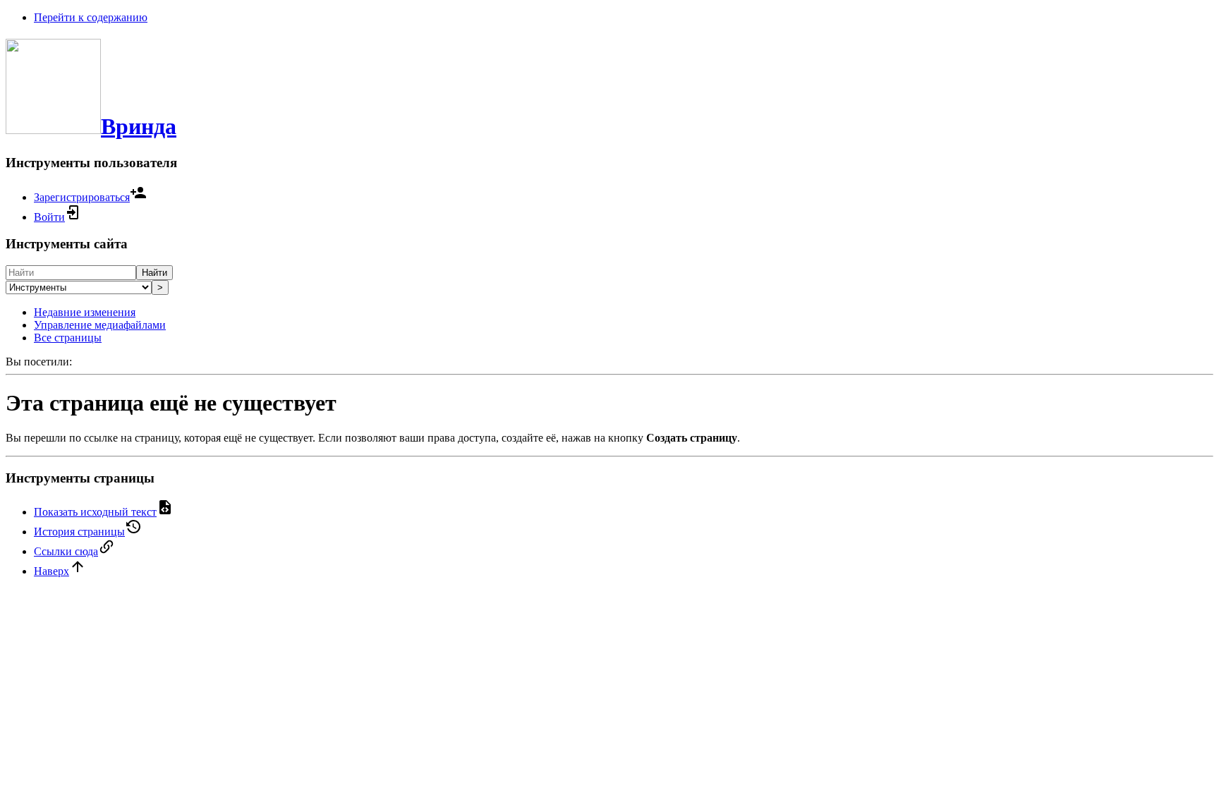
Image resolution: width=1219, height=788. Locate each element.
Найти (154, 272)
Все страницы (68, 338)
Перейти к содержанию (90, 17)
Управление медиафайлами (100, 325)
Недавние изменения (84, 312)
